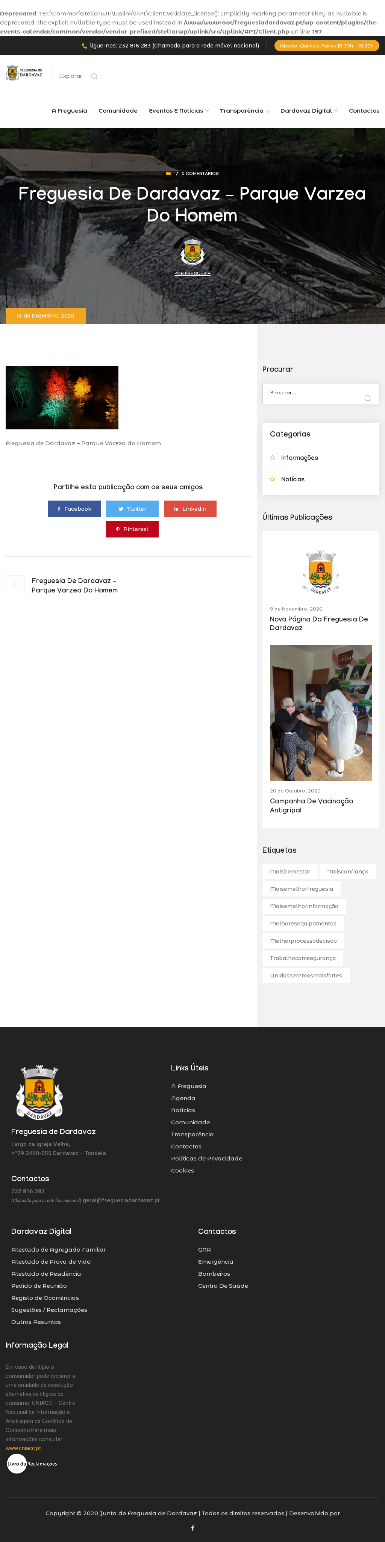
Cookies (182, 1170)
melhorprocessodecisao (303, 940)
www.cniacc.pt (23, 1448)
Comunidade (118, 110)
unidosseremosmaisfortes (306, 975)
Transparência (192, 1134)
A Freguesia (188, 1086)
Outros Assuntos (36, 1321)
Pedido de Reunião (39, 1285)
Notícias (293, 480)
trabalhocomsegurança (303, 958)
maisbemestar (290, 871)
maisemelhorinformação (304, 906)
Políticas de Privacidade (206, 1158)
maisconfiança (347, 871)
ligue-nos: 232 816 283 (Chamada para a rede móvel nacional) (174, 45)
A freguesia (69, 110)
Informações (299, 459)
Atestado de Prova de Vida (51, 1261)
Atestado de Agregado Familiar (58, 1249)
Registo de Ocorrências (45, 1297)
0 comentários (200, 174)
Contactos (364, 110)
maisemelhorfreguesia (301, 889)
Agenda (183, 1098)
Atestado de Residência (46, 1273)
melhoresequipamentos (303, 923)
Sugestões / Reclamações (49, 1309)
